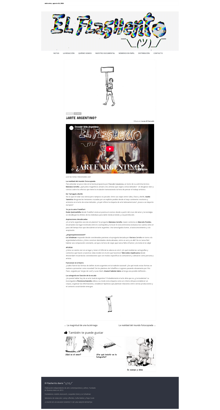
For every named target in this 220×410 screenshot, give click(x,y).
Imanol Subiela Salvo (112, 271)
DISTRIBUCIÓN (144, 53)
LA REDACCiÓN (68, 53)
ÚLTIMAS (77, 114)
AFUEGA (69, 247)
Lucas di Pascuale (147, 121)
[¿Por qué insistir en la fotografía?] (110, 338)
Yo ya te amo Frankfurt (75, 209)
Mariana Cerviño (72, 187)
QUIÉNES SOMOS (85, 53)
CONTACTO (158, 53)
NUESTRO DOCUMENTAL (105, 53)
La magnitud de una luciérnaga (80, 325)
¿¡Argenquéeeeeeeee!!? (75, 235)
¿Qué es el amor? (73, 354)
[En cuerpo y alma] (141, 338)
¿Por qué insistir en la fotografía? (106, 355)
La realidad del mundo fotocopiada (80, 181)
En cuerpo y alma (135, 369)
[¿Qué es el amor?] (79, 338)
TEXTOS (69, 114)
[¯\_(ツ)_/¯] (110, 13)
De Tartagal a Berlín (74, 194)
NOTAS (56, 53)
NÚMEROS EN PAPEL (126, 53)
